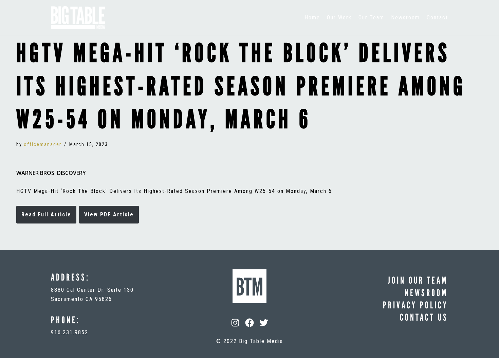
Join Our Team (418, 280)
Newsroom (405, 17)
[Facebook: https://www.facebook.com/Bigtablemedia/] (249, 323)
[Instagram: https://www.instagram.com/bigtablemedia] (235, 323)
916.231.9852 (69, 332)
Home (312, 17)
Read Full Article (46, 214)
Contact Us (424, 317)
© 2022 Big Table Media (249, 341)
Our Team (371, 17)
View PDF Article (109, 214)
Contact (437, 17)
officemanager (42, 144)
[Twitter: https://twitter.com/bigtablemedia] (264, 323)
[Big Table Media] (78, 17)
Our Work (339, 17)
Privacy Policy (415, 305)
